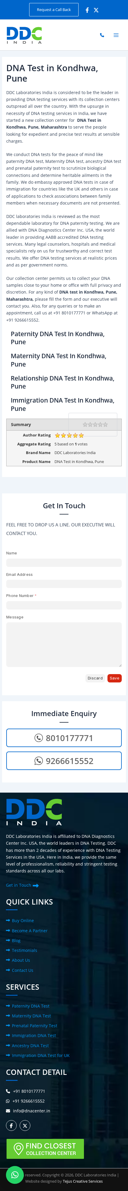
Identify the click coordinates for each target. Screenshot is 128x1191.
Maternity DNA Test (31, 1016)
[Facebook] (87, 10)
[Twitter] (96, 10)
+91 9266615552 (29, 1101)
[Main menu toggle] (116, 35)
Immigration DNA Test (34, 1035)
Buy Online (23, 920)
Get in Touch (18, 885)
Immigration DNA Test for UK (41, 1055)
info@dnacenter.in (31, 1111)
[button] (54, 9)
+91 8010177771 (29, 1091)
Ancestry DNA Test (30, 1045)
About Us (21, 960)
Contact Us (22, 970)
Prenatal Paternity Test (34, 1025)
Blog (16, 940)
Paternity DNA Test (30, 1006)
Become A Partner (30, 930)
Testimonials (24, 950)
